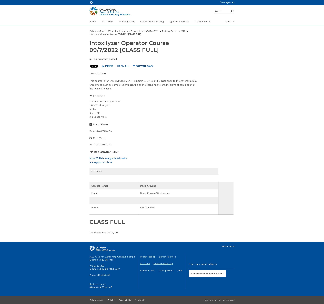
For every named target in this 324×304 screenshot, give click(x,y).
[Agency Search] (232, 11)
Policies (111, 300)
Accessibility (125, 300)
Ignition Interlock (179, 21)
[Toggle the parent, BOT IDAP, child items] (113, 21)
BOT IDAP (107, 21)
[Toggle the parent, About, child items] (97, 21)
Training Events (127, 21)
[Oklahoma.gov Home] (91, 2)
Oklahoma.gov (96, 300)
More (228, 21)
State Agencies (227, 2)
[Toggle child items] (233, 21)
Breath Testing (147, 256)
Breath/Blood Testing (152, 21)
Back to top (226, 246)
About (92, 21)
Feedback (139, 300)
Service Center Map (163, 263)
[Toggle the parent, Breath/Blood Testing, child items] (165, 21)
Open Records (202, 21)
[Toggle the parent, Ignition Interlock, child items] (189, 21)
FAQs (180, 270)
